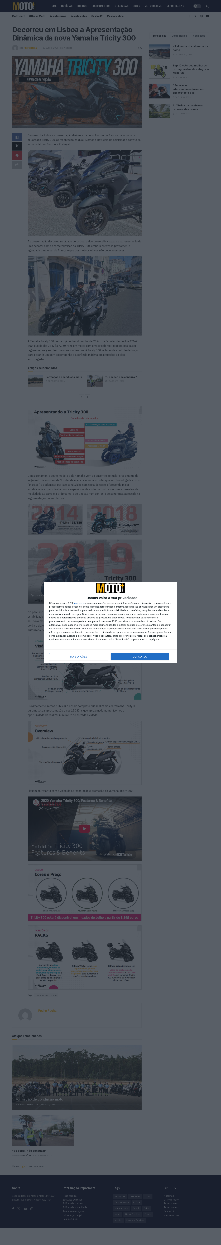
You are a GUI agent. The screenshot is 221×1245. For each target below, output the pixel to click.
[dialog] (110, 622)
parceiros (79, 603)
